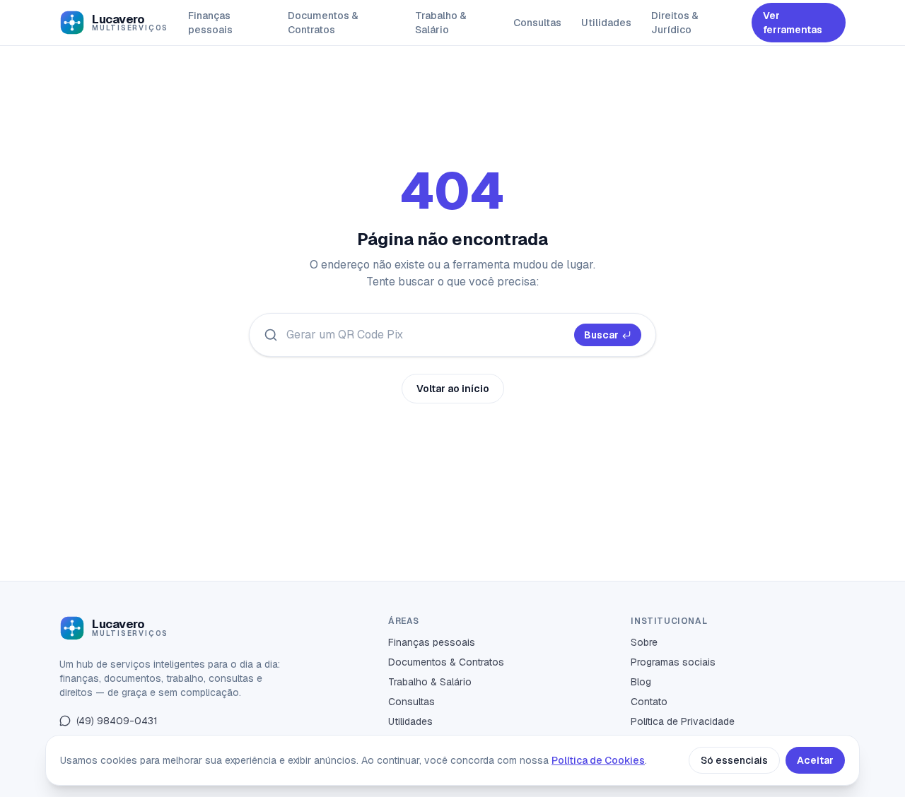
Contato (649, 701)
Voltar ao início (452, 388)
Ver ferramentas (792, 22)
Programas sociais (673, 662)
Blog (641, 681)
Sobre (644, 642)
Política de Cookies (598, 760)
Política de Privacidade (683, 721)
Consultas (537, 22)
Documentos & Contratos (323, 22)
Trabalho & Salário (441, 22)
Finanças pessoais (210, 22)
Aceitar (815, 760)
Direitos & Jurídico (675, 22)
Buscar (601, 335)
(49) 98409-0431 (117, 720)
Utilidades (606, 22)
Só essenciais (734, 760)
